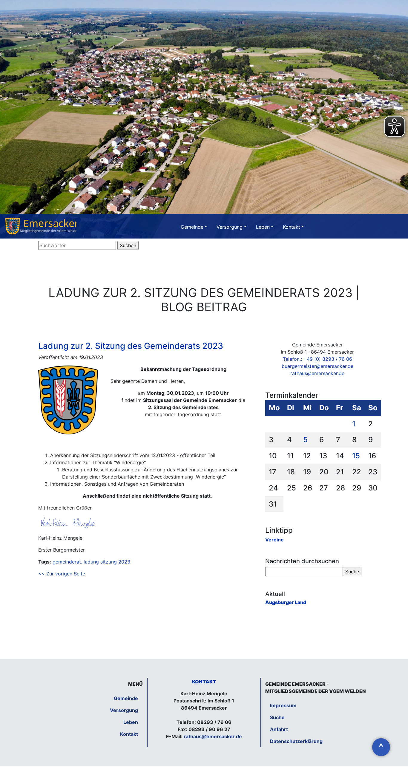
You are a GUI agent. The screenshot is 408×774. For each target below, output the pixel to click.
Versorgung (230, 227)
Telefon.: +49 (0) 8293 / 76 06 (317, 359)
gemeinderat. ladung (76, 562)
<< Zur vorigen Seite (61, 574)
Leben (263, 227)
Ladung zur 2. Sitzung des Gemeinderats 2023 (130, 346)
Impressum (283, 705)
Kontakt (291, 227)
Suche (277, 717)
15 (356, 455)
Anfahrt (279, 729)
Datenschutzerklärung (296, 741)
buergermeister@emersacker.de (317, 366)
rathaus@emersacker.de (317, 373)
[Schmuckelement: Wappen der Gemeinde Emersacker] (40, 226)
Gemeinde (192, 227)
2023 (124, 562)
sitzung (108, 562)
